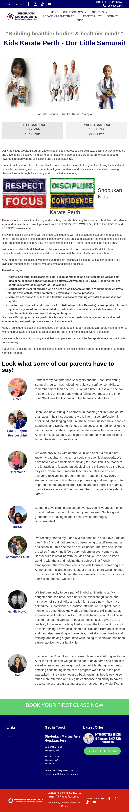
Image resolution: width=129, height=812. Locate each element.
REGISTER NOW (92, 16)
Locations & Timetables (58, 16)
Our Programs (73, 12)
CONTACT (112, 16)
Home (54, 12)
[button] (9, 736)
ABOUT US (98, 12)
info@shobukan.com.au (65, 774)
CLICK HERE (32, 134)
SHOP (80, 20)
